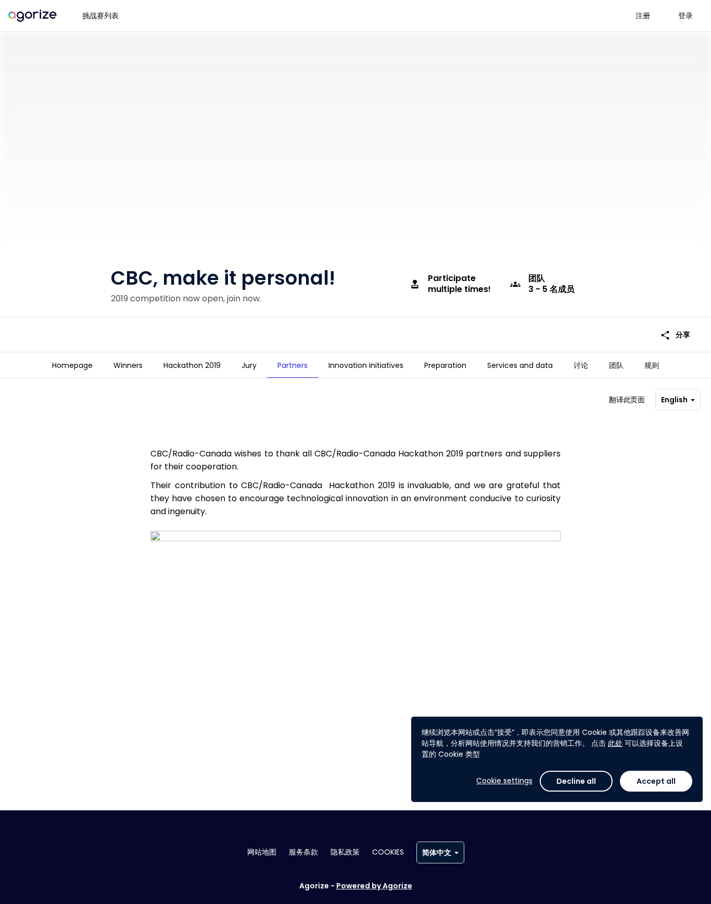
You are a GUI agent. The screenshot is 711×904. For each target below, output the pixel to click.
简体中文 (436, 852)
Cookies (388, 852)
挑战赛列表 (100, 15)
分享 (675, 334)
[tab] (72, 365)
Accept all (656, 781)
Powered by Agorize (374, 886)
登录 (685, 15)
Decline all (576, 781)
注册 (643, 15)
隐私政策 (345, 852)
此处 (615, 743)
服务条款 (303, 852)
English (674, 399)
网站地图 (261, 852)
